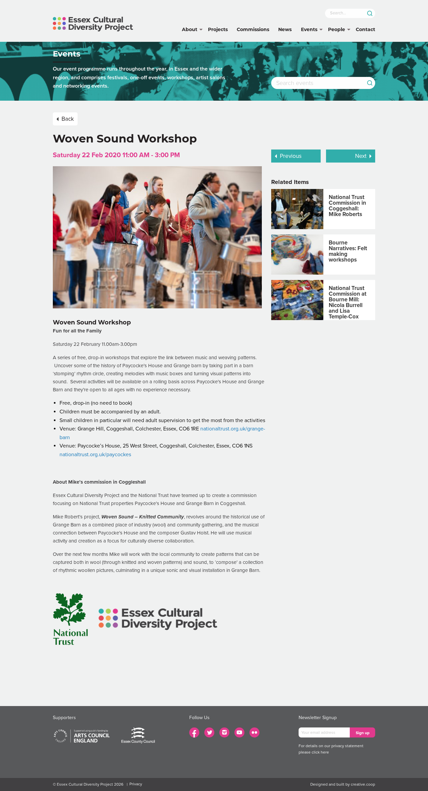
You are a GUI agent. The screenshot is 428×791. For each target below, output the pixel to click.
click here (320, 752)
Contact (365, 29)
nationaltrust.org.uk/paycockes (95, 454)
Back (68, 118)
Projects (218, 29)
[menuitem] (189, 30)
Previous (291, 156)
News (285, 29)
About (189, 29)
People (336, 29)
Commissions (253, 29)
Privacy (135, 784)
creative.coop (363, 784)
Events (309, 29)
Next (360, 156)
